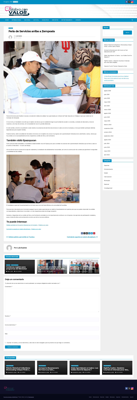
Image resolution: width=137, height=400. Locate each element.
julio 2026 (106, 94)
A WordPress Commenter (111, 76)
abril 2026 (107, 105)
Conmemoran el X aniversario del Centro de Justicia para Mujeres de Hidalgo (83, 269)
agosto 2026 (107, 90)
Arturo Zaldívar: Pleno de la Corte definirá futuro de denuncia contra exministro (116, 78)
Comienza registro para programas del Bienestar (16, 268)
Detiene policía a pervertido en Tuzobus (21, 237)
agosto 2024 (107, 139)
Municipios (45, 20)
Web (6, 333)
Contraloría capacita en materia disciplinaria (81, 237)
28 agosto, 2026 (77, 372)
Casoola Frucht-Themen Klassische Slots (115, 66)
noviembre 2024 (108, 128)
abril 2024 (107, 154)
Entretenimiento (66, 20)
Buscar (106, 27)
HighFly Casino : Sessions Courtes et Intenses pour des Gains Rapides (115, 370)
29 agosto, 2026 (12, 372)
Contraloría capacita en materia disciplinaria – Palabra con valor (23, 229)
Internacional (16, 20)
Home (7, 20)
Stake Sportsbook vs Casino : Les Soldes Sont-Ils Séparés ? (84, 369)
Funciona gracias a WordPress (11, 397)
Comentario (8, 286)
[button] (132, 20)
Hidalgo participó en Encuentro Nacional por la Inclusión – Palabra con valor (27, 225)
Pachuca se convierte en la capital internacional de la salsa (51, 268)
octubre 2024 (108, 132)
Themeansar (31, 397)
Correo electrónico (10, 325)
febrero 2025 (107, 124)
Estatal (36, 20)
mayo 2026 (107, 102)
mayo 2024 (107, 151)
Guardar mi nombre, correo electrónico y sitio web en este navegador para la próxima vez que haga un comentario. (38, 342)
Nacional (27, 20)
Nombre (7, 316)
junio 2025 (107, 117)
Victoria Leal (52, 271)
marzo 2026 (107, 109)
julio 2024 (107, 143)
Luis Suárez (19, 36)
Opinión (78, 20)
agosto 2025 (107, 113)
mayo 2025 (107, 120)
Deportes (55, 20)
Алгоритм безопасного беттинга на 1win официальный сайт (49, 370)
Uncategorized (14, 265)
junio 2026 (107, 98)
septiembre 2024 (108, 136)
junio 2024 (107, 147)
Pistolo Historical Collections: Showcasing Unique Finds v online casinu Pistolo (18, 370)
